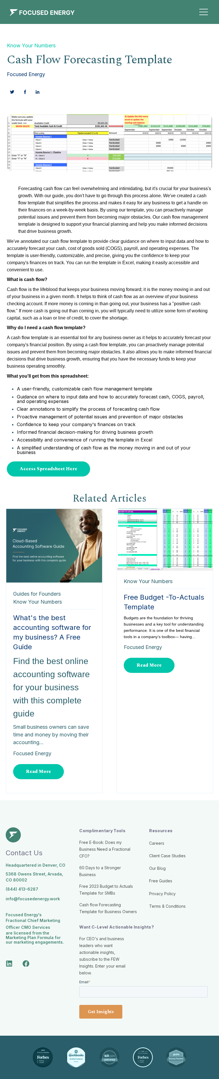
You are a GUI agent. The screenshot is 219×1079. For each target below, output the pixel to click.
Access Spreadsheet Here (48, 468)
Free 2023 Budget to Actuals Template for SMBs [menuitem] (106, 889)
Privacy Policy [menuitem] (162, 893)
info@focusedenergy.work (33, 898)
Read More (38, 771)
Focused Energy (26, 74)
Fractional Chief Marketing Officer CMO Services (33, 924)
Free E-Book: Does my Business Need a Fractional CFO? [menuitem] (104, 849)
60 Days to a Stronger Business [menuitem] (100, 871)
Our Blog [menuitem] (157, 868)
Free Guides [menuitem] (160, 880)
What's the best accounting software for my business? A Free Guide (52, 632)
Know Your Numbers (31, 45)
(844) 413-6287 (22, 889)
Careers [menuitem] (156, 843)
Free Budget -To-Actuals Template (164, 602)
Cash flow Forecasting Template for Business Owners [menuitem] (108, 908)
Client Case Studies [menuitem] (167, 855)
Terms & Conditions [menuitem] (167, 906)
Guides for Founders (37, 594)
